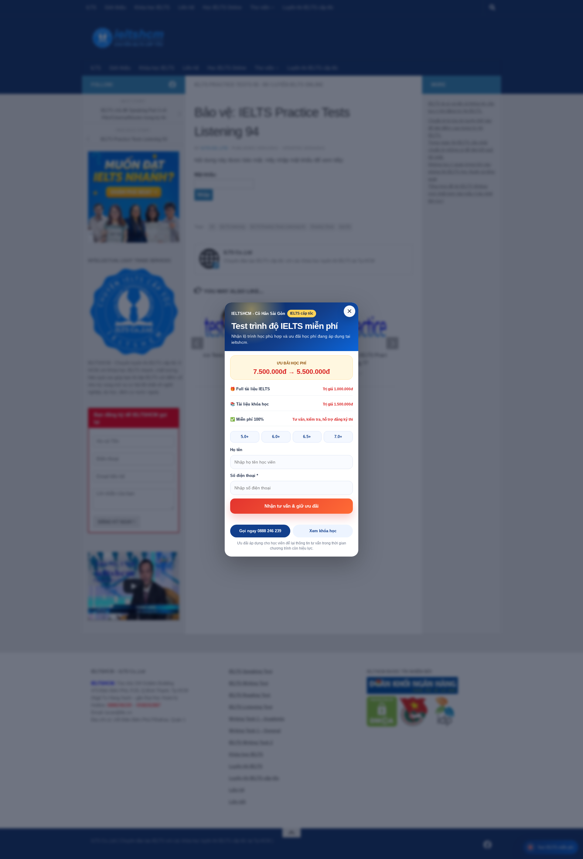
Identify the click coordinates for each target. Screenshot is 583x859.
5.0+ (245, 436)
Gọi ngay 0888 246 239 (260, 531)
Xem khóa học (322, 531)
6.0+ (276, 436)
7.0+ (338, 436)
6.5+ (307, 436)
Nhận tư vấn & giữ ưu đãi (291, 506)
